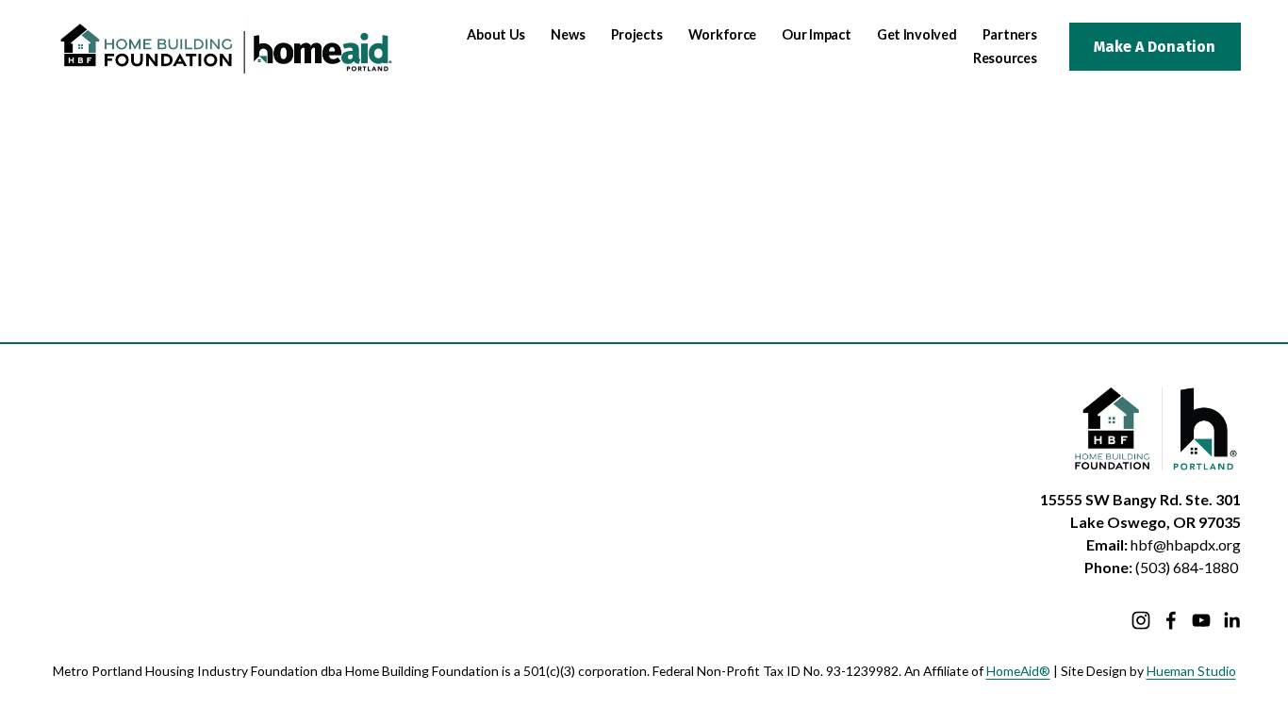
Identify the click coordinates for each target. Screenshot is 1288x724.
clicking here (315, 263)
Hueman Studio (1191, 671)
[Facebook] (1171, 620)
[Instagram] (1140, 620)
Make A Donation (1154, 47)
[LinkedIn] (1231, 620)
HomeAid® (1018, 671)
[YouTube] (1201, 620)
